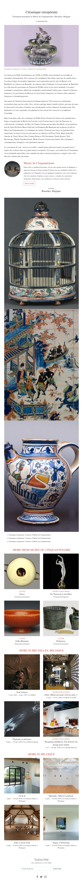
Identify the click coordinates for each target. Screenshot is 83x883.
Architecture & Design (61, 591)
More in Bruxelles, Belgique (41, 650)
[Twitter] (41, 876)
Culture (22, 591)
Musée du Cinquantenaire (39, 163)
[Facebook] (37, 876)
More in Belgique (41, 754)
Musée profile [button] (29, 183)
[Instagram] (45, 876)
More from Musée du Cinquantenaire (41, 550)
